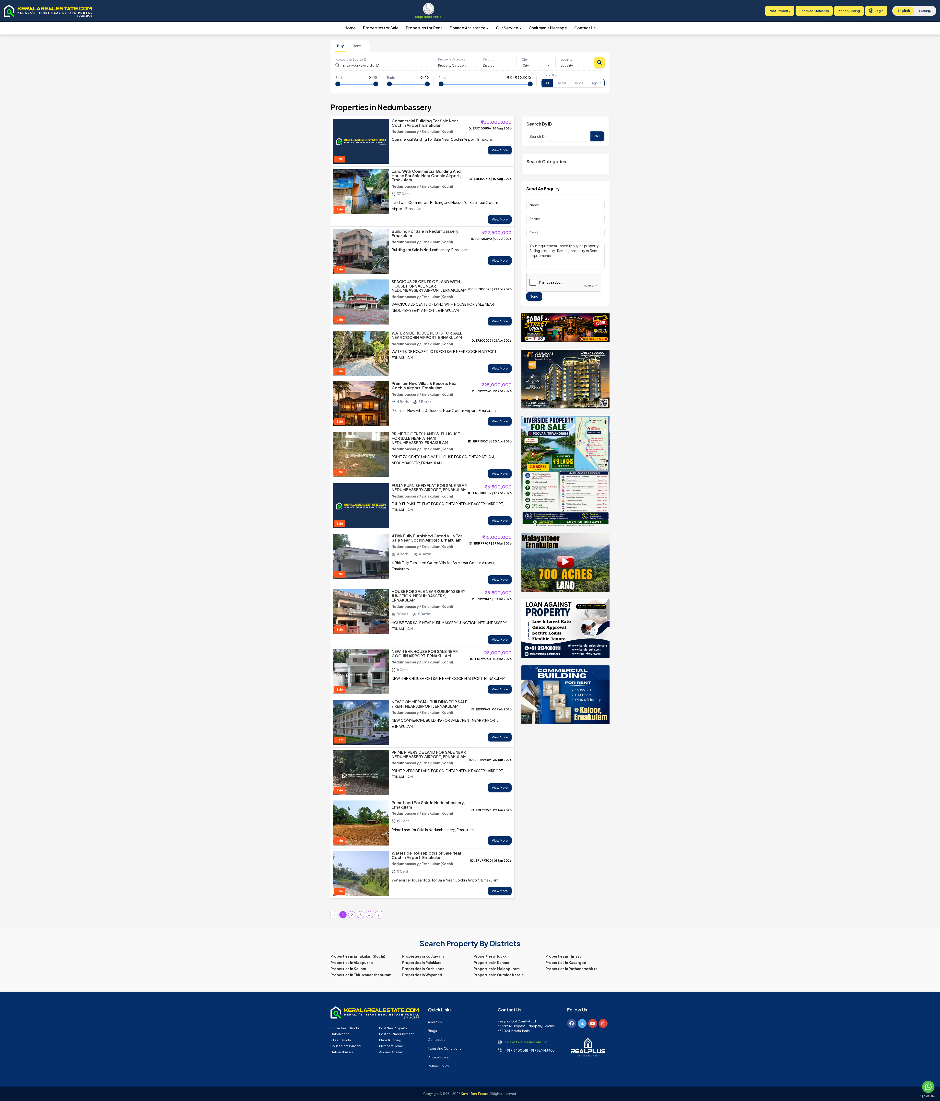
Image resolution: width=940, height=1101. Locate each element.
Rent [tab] (357, 46)
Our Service (507, 27)
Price (442, 78)
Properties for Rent (424, 27)
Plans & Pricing (849, 11)
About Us (435, 1022)
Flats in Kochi (340, 1034)
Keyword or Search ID (350, 59)
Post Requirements (814, 11)
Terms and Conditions (444, 1048)
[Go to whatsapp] (928, 1087)
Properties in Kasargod (565, 962)
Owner (561, 83)
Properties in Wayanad (422, 975)
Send (534, 296)
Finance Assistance (467, 27)
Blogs (432, 1031)
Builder (579, 83)
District (488, 59)
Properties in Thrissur (564, 956)
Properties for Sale (381, 27)
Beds (339, 78)
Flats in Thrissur (341, 1052)
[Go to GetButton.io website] (928, 1096)
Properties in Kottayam (423, 956)
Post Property (779, 11)
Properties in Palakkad (422, 962)
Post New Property (393, 1028)
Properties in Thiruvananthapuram (360, 975)
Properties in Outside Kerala (499, 975)
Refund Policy (438, 1066)
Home (350, 27)
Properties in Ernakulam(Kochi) (357, 956)
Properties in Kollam (348, 968)
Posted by (549, 75)
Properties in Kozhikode (423, 968)
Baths (391, 78)
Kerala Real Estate (474, 1094)
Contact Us (585, 27)
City (525, 59)
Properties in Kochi (344, 1028)
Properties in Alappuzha (351, 962)
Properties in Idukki (490, 956)
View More (500, 150)
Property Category (451, 59)
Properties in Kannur (492, 962)
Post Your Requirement (396, 1034)
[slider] (337, 83)
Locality (566, 59)
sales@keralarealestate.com (527, 1042)
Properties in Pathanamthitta (571, 968)
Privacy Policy (438, 1057)
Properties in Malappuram (497, 968)
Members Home (391, 1046)
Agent (596, 83)
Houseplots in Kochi (345, 1046)
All (547, 83)
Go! (597, 136)
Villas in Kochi (340, 1040)
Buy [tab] (340, 46)
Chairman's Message (548, 27)
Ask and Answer (391, 1052)
